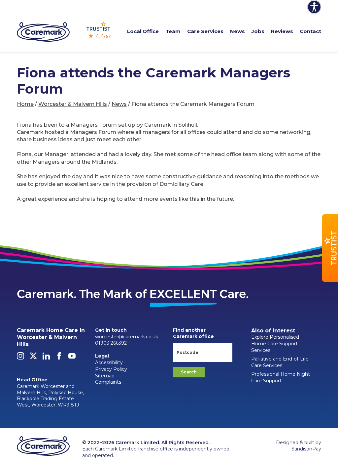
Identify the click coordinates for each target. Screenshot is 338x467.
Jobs (258, 31)
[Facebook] (59, 357)
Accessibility (109, 362)
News (237, 31)
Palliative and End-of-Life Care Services (280, 362)
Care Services (205, 31)
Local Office (143, 31)
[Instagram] (20, 357)
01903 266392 (111, 343)
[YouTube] (72, 357)
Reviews (282, 31)
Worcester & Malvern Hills (72, 104)
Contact (310, 31)
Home (25, 104)
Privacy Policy (111, 369)
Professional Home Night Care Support (280, 377)
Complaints (108, 382)
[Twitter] (33, 357)
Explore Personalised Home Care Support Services (275, 343)
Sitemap (105, 376)
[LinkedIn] (46, 357)
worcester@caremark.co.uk (126, 337)
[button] (330, 248)
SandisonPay (306, 449)
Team (173, 31)
